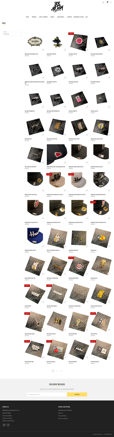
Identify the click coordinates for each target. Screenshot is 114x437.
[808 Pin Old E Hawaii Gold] (57, 266)
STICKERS (69, 17)
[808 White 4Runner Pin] (35, 99)
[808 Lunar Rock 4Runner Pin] (57, 99)
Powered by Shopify (97, 434)
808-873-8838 (7, 413)
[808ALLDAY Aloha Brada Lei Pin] (35, 41)
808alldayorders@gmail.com (11, 410)
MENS (27, 17)
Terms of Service (63, 418)
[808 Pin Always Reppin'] (79, 266)
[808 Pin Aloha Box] (79, 349)
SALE (86, 17)
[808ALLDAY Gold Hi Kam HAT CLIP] (57, 210)
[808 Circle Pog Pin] (79, 41)
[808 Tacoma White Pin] (79, 69)
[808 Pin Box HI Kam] (101, 349)
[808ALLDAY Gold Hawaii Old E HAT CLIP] (57, 182)
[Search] (110, 2)
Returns (60, 413)
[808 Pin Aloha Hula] (57, 349)
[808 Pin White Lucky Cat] (35, 266)
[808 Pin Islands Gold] (79, 238)
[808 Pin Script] (35, 293)
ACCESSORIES (60, 17)
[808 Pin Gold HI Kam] (57, 321)
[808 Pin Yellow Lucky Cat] (101, 293)
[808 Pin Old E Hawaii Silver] (79, 293)
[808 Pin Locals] (101, 266)
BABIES (52, 17)
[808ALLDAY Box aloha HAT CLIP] (35, 210)
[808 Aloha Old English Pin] (35, 154)
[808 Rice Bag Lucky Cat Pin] (101, 126)
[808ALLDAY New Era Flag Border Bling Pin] (57, 154)
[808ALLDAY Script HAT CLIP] (35, 238)
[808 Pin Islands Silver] (35, 321)
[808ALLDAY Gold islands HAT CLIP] (79, 210)
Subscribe (77, 394)
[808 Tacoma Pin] (35, 126)
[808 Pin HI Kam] (101, 321)
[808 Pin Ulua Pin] (101, 99)
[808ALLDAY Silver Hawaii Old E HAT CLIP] (79, 182)
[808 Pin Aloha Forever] (57, 293)
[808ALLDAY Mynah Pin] (57, 41)
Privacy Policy (62, 415)
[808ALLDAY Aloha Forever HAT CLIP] (101, 182)
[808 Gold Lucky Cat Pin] (57, 126)
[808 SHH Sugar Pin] (79, 99)
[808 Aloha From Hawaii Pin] (101, 41)
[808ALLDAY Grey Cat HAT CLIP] (35, 182)
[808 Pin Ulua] (101, 238)
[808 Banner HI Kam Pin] (57, 69)
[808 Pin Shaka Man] (79, 321)
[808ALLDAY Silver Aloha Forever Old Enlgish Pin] (35, 69)
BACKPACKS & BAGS (79, 17)
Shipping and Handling (65, 410)
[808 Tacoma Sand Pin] (101, 69)
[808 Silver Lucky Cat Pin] (79, 126)
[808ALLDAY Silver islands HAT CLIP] (79, 154)
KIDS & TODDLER (43, 17)
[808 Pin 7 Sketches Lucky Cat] (57, 238)
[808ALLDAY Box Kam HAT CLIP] (101, 154)
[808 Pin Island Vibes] (35, 349)
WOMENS (34, 17)
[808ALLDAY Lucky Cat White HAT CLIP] (101, 210)
